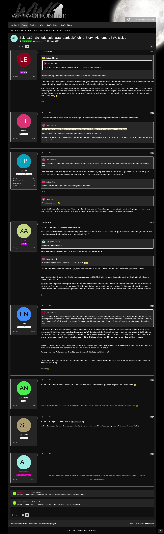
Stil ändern (149, 524)
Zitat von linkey (51, 125)
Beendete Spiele (70, 495)
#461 (152, 51)
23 (23, 46)
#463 (152, 153)
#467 (152, 417)
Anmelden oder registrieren (144, 20)
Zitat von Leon (52, 63)
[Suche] (129, 19)
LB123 (45, 284)
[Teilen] (152, 46)
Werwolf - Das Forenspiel (50, 495)
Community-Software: (82, 530)
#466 (152, 380)
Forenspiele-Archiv (64, 504)
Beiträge (15, 76)
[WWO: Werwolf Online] (82, 11)
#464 (152, 223)
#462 (152, 113)
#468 (152, 454)
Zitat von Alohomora (53, 242)
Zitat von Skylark (52, 58)
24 (27, 46)
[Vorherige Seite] (12, 46)
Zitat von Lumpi (51, 259)
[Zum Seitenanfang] (160, 531)
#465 (152, 306)
